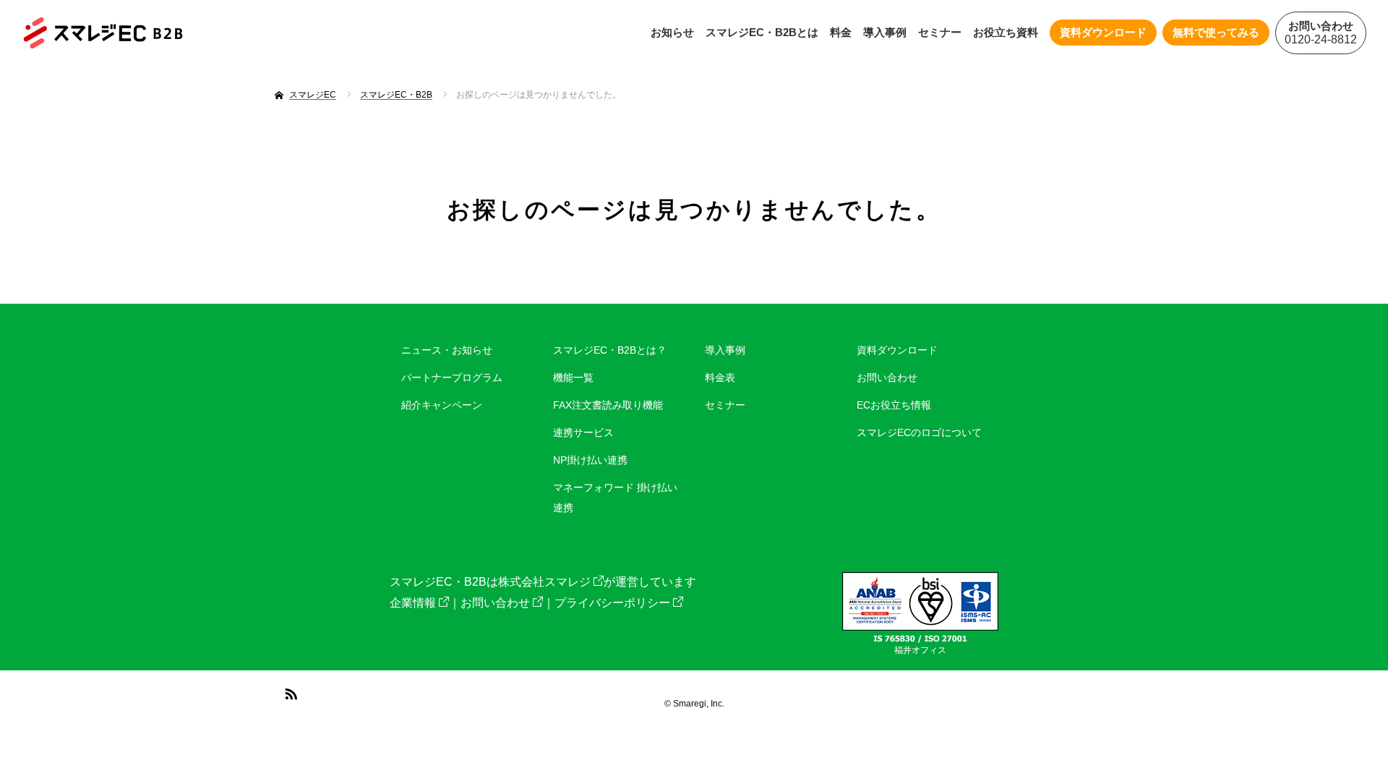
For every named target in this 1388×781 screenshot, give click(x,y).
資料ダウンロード (897, 350)
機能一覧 (573, 377)
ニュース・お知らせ (446, 350)
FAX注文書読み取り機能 (608, 405)
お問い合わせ (887, 377)
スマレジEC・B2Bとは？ (610, 350)
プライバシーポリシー (612, 603)
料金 (841, 32)
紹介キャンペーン (441, 405)
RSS (289, 691)
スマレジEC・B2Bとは (762, 32)
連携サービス (583, 432)
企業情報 (413, 603)
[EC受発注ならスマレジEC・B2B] (103, 33)
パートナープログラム (451, 377)
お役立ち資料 (1005, 32)
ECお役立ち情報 (894, 405)
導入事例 (885, 32)
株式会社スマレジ (544, 582)
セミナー (939, 32)
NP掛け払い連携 (590, 460)
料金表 (720, 377)
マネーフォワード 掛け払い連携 (615, 497)
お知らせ (672, 32)
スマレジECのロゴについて (919, 432)
